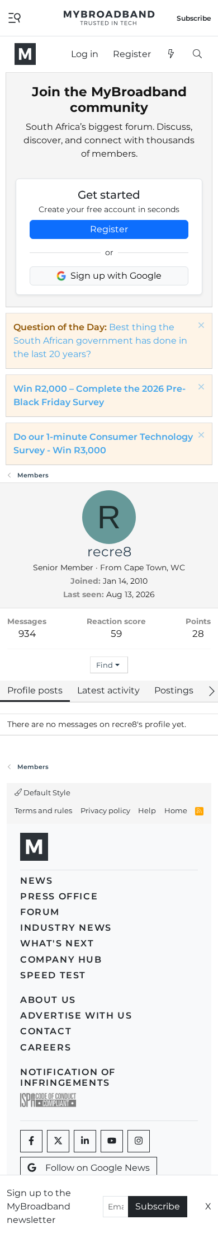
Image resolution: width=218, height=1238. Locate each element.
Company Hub (61, 959)
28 (198, 633)
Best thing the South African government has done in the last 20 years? (100, 340)
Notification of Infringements (68, 1077)
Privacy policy (105, 810)
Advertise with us (76, 1015)
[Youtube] (112, 1141)
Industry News (66, 927)
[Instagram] (138, 1141)
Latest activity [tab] (108, 690)
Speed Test (53, 975)
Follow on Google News (97, 1167)
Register (109, 229)
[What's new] (171, 54)
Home (175, 810)
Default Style (46, 792)
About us (48, 1000)
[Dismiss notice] (200, 326)
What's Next (57, 943)
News (36, 880)
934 (27, 633)
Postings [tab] (173, 690)
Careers (45, 1047)
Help (147, 810)
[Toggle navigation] (14, 17)
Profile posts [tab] (35, 690)
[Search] (197, 54)
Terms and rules (43, 810)
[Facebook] (31, 1141)
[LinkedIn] (85, 1141)
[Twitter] (58, 1141)
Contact (46, 1031)
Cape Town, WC (154, 567)
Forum (40, 912)
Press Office (59, 896)
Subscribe (157, 1206)
